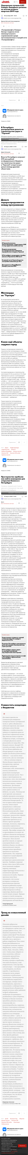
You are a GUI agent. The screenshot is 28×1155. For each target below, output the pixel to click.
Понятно (22, 1145)
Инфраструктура (14, 448)
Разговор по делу (13, 1118)
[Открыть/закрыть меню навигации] (14, 2)
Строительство (5, 449)
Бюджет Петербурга (6, 451)
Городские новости (5, 455)
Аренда (6, 1118)
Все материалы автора (7, 23)
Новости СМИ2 (5, 121)
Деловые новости (17, 451)
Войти (23, 2)
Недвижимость (5, 1124)
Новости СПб (4, 453)
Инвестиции (17, 1122)
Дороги (6, 448)
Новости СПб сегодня (15, 453)
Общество (21, 1118)
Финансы (13, 449)
